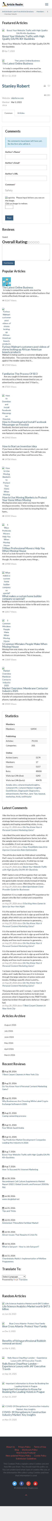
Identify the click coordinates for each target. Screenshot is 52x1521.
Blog (17, 1449)
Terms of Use (40, 1447)
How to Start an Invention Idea (19, 446)
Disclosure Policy (29, 1449)
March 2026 (9, 1055)
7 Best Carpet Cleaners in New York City (20, 1074)
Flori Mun (24, 793)
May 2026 (8, 1043)
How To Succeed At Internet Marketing (20, 1169)
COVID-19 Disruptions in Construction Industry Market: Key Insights (24, 1413)
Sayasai (41, 793)
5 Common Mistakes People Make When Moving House (24, 645)
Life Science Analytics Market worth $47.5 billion (26, 1308)
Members (40, 11)
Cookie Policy (40, 1455)
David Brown (11, 790)
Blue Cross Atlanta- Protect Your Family (24, 1326)
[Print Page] (45, 86)
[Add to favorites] (49, 86)
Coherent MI (12, 787)
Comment (10, 184)
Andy (18, 796)
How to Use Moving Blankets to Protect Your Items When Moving (24, 499)
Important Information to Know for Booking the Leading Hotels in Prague (23, 1390)
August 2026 (10, 1025)
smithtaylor (26, 796)
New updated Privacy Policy (18, 1455)
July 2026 (8, 1031)
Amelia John (11, 785)
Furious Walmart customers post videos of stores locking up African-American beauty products (25, 349)
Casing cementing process (14, 1116)
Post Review (8, 263)
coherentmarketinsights (29, 785)
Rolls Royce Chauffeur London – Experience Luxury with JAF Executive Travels (23, 1366)
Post (9, 218)
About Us (10, 1447)
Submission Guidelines (26, 1458)
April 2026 (9, 1049)
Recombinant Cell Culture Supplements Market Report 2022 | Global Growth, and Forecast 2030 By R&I (25, 1184)
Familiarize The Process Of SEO (20, 373)
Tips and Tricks (9, 1211)
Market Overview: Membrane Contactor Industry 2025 (25, 690)
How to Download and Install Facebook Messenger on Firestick (24, 423)
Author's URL (11, 173)
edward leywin (12, 793)
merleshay (10, 796)
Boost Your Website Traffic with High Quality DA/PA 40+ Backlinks (23, 37)
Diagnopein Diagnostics (29, 790)
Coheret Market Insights (29, 787)
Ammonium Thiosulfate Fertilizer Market (20, 1223)
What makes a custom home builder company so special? (22, 597)
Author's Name (12, 152)
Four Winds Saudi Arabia (13, 1128)
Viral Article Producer (26, 1452)
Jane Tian (33, 793)
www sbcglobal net (10, 1199)
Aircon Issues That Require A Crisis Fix (19, 1234)
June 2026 (9, 1037)
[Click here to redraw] (10, 197)
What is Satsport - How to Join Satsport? (20, 1246)
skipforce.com (17, 98)
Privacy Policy (24, 1447)
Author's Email (12, 163)
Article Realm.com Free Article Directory (18, 11)
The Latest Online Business (17, 63)
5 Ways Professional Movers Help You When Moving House (23, 549)
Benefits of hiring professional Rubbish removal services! (24, 1342)
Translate (23, 1279)
